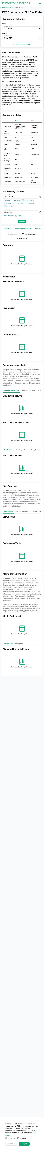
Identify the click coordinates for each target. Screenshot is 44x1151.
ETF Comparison (5, 7)
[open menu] (40, 3)
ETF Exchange (8, 26)
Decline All (11, 1144)
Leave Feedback (30, 234)
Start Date (7, 194)
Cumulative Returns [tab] (11, 390)
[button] (7, 200)
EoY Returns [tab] (8, 450)
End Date (7, 210)
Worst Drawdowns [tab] (22, 511)
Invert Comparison (23, 44)
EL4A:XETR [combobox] (8, 38)
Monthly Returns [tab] (22, 450)
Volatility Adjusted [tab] (28, 390)
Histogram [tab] (19, 643)
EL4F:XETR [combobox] (8, 28)
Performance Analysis (23, 228)
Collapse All (23, 238)
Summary (8, 228)
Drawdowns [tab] (8, 511)
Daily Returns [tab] (36, 450)
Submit (22, 222)
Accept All (24, 1144)
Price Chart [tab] (8, 643)
